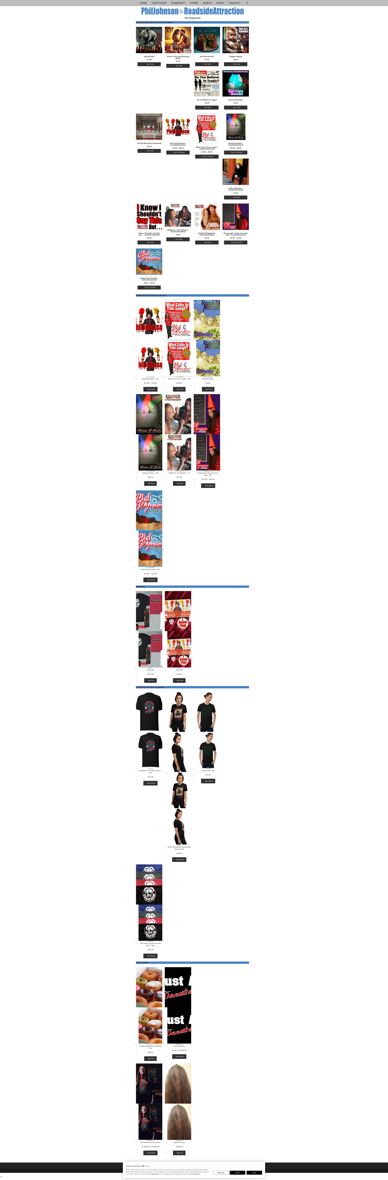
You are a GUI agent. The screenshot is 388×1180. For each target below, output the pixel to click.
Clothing (150, 769)
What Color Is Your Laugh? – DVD (179, 379)
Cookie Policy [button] (154, 1174)
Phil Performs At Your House (150, 1142)
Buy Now (150, 64)
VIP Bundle (150, 670)
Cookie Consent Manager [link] (133, 1166)
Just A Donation (179, 1046)
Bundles (150, 668)
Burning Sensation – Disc (150, 379)
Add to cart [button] (180, 389)
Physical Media (150, 377)
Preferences (220, 1173)
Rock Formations (208, 379)
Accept (254, 1173)
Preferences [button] (196, 1174)
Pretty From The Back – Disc (150, 569)
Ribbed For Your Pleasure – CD (179, 473)
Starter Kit (179, 670)
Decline (237, 1173)
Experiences (150, 1044)
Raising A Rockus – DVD (150, 473)
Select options (179, 152)
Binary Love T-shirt (208, 771)
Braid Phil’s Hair (179, 1142)
